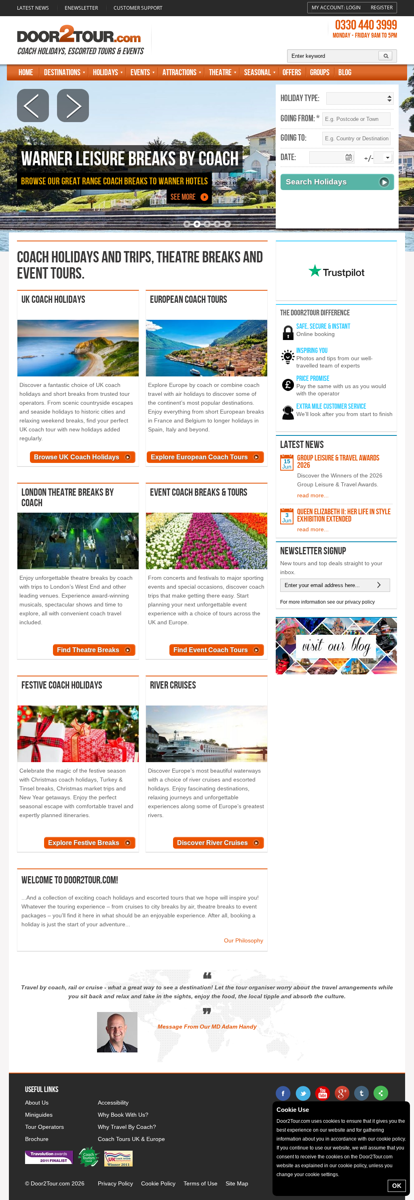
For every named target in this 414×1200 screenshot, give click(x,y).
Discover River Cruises (212, 842)
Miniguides (39, 1114)
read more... (313, 495)
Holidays (105, 73)
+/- (369, 159)
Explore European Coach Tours (199, 457)
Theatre (220, 73)
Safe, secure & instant (323, 326)
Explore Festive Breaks (83, 842)
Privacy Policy (115, 1183)
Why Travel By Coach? (127, 1127)
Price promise (313, 378)
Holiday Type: (300, 98)
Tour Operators (44, 1127)
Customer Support (138, 7)
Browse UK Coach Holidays (76, 457)
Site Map (237, 1183)
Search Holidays (316, 181)
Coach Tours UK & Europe (131, 1139)
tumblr (361, 1093)
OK (396, 1185)
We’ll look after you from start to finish (344, 414)
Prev (33, 106)
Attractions (179, 73)
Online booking (315, 334)
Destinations (62, 73)
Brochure (37, 1139)
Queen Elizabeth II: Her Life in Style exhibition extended (344, 515)
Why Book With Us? (123, 1114)
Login (353, 7)
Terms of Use (201, 1183)
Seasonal (257, 73)
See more (183, 197)
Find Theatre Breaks (88, 649)
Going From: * (300, 119)
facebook (283, 1093)
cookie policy (390, 1139)
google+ (341, 1093)
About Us (37, 1102)
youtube (322, 1093)
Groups (320, 73)
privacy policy (360, 602)
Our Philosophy (243, 940)
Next (73, 105)
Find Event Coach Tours (210, 649)
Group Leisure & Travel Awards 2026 (338, 461)
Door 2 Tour (79, 33)
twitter (302, 1093)
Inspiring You (311, 350)
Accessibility (113, 1102)
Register (382, 7)
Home (26, 73)
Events (140, 73)
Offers (292, 73)
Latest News (33, 7)
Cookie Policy (158, 1183)
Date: (288, 157)
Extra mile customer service (331, 406)
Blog (344, 73)
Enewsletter (81, 7)
